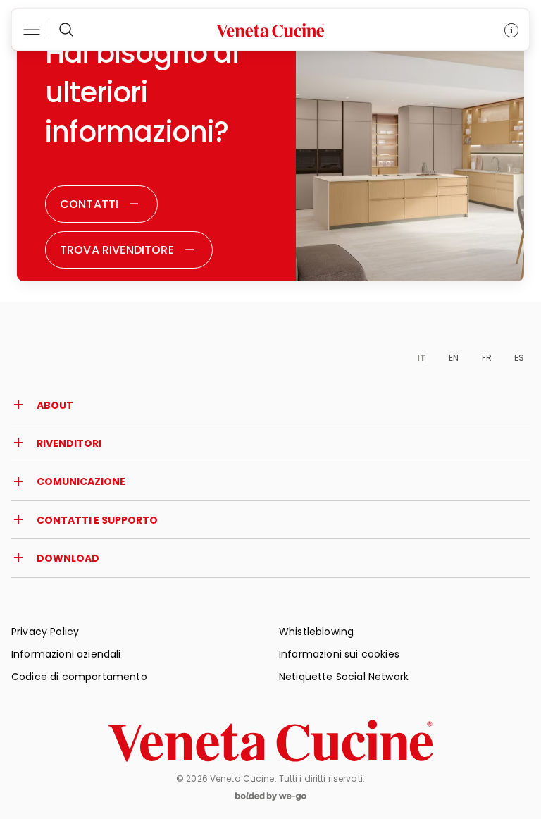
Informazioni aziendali (66, 654)
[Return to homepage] (270, 741)
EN (454, 358)
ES (519, 358)
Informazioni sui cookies (339, 654)
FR (487, 358)
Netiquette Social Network (344, 677)
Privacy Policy (45, 631)
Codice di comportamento (79, 677)
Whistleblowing (316, 631)
